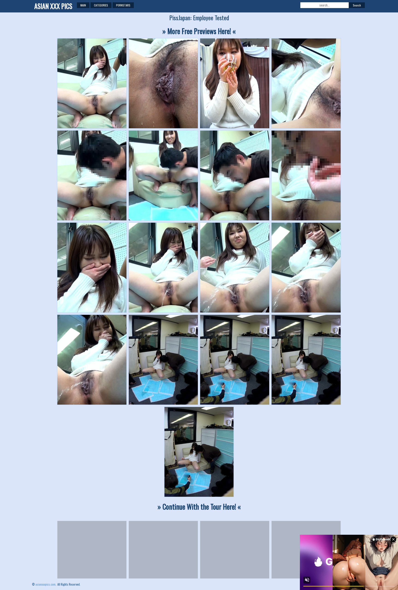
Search (357, 5)
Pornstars (123, 5)
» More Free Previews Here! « (199, 31)
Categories (101, 5)
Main (83, 5)
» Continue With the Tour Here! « (199, 506)
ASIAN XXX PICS (53, 6)
